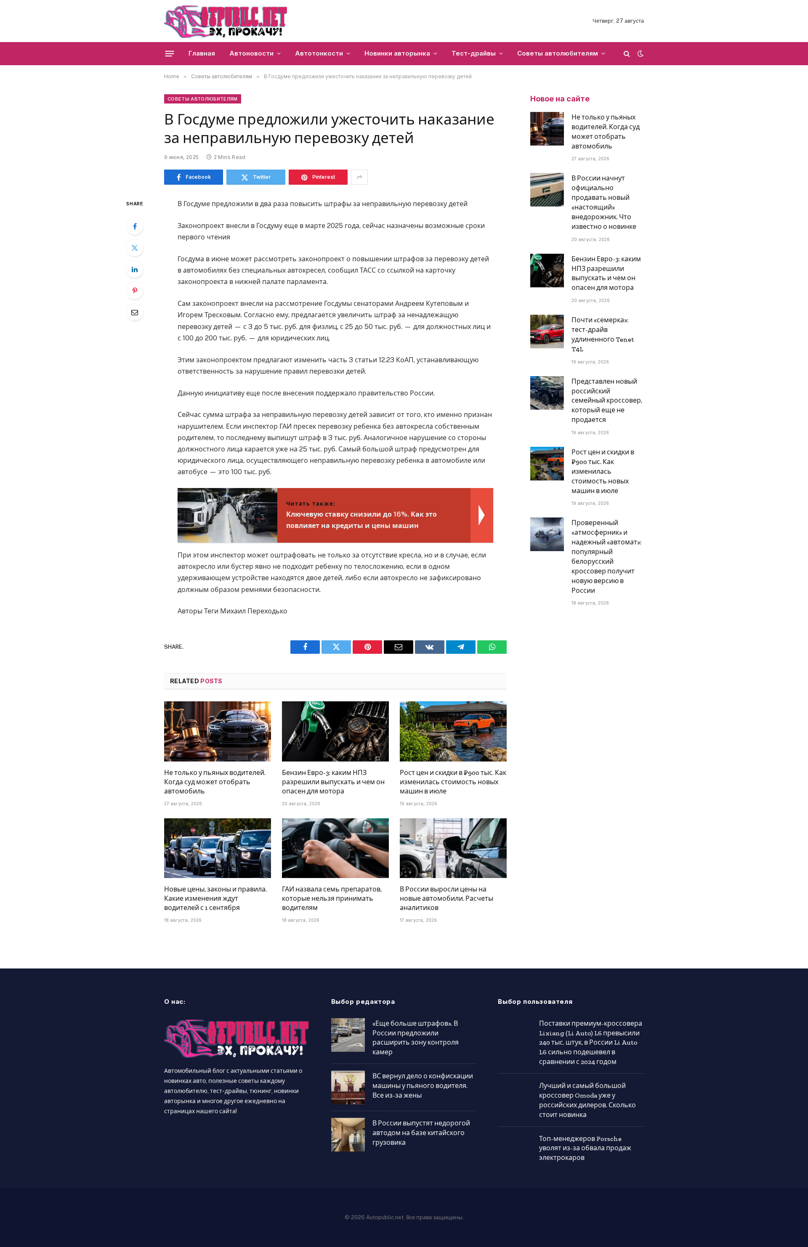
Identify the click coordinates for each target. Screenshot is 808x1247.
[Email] (134, 312)
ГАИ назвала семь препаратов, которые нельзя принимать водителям (332, 898)
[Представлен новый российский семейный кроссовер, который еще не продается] (547, 393)
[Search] (627, 53)
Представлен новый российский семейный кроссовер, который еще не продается (606, 400)
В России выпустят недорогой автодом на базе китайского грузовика (421, 1132)
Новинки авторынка (397, 53)
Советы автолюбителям (557, 53)
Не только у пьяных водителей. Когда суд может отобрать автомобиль (215, 782)
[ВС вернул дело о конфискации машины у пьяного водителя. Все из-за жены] (348, 1087)
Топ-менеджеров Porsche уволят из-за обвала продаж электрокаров (585, 1148)
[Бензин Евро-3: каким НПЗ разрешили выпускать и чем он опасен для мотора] (335, 731)
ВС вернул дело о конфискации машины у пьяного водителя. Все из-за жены (422, 1085)
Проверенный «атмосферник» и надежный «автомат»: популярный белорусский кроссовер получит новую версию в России (606, 556)
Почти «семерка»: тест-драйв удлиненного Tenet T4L (602, 334)
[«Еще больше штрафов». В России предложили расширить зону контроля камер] (348, 1035)
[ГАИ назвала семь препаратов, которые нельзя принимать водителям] (335, 848)
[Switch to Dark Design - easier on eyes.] (639, 53)
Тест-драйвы (474, 53)
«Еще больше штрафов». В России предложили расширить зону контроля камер (415, 1037)
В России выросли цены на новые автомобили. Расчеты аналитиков (446, 898)
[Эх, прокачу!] (226, 21)
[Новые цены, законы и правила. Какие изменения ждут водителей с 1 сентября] (217, 848)
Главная (202, 53)
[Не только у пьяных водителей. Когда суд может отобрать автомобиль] (217, 731)
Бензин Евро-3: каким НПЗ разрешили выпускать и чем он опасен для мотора (333, 782)
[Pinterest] (134, 290)
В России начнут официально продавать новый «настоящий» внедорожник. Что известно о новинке (603, 202)
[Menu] (169, 53)
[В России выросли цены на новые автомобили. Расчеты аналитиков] (453, 848)
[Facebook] (134, 226)
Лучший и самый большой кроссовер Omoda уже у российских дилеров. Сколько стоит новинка (587, 1100)
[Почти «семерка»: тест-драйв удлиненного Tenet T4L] (547, 331)
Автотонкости (319, 53)
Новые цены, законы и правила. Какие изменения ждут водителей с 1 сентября (215, 898)
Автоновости (251, 53)
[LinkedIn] (134, 269)
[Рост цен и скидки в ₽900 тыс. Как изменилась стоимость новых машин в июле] (453, 731)
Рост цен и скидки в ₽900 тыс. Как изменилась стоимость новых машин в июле (453, 782)
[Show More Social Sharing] (359, 177)
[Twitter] (134, 247)
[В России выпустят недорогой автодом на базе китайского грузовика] (348, 1134)
